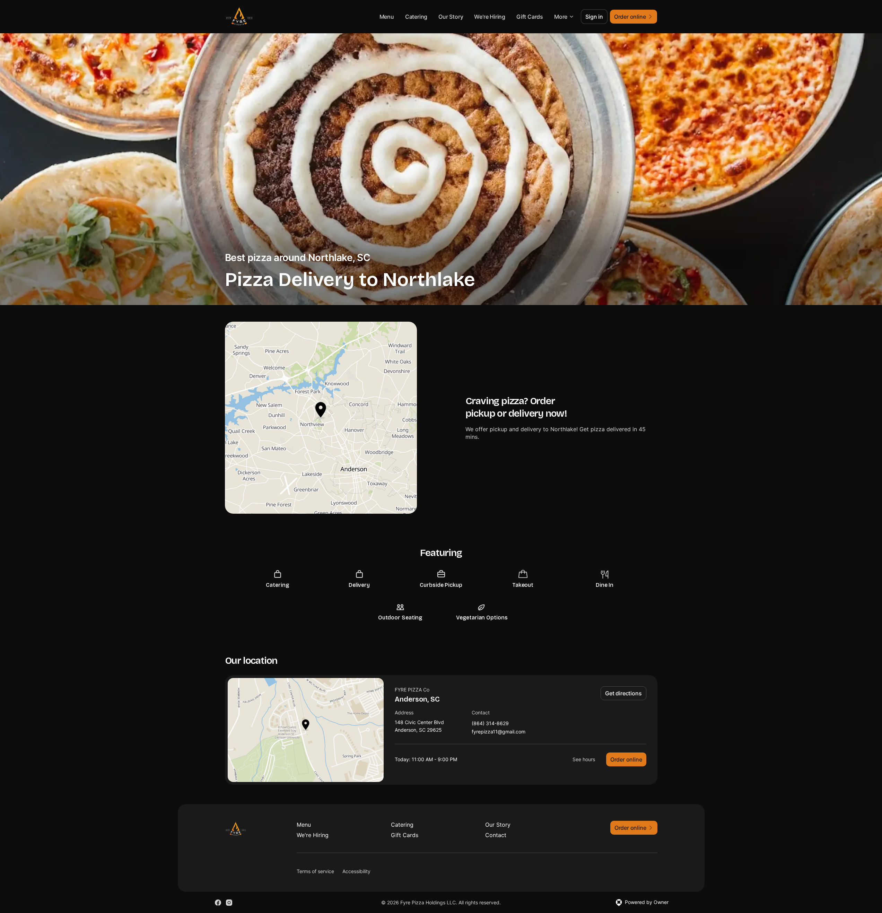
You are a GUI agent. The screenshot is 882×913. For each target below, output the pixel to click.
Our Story (450, 16)
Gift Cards (529, 16)
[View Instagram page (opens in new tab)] (229, 902)
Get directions (623, 693)
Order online (626, 759)
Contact (495, 835)
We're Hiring (489, 16)
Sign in (594, 16)
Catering (416, 16)
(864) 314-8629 (490, 723)
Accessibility (356, 871)
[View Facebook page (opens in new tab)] (218, 902)
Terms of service (315, 871)
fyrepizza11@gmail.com (498, 732)
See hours (584, 759)
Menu (386, 16)
